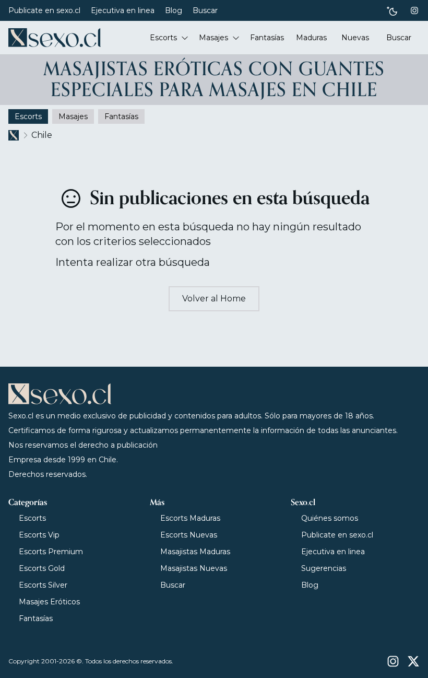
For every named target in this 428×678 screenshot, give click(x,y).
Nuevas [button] (355, 37)
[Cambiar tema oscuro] (392, 10)
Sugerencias (323, 568)
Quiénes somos (329, 518)
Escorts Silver (43, 585)
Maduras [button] (311, 37)
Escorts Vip (39, 535)
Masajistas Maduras (195, 551)
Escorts (32, 518)
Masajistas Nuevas (193, 568)
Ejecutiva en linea (122, 10)
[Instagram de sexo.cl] (414, 10)
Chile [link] (41, 135)
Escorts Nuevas (188, 535)
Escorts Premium (51, 551)
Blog (173, 10)
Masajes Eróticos (49, 601)
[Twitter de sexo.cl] (413, 661)
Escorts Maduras (190, 518)
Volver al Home (214, 298)
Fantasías (36, 618)
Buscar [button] (398, 37)
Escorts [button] (163, 37)
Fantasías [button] (267, 37)
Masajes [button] (213, 37)
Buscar (205, 10)
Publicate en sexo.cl (44, 10)
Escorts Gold (42, 568)
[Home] (54, 37)
